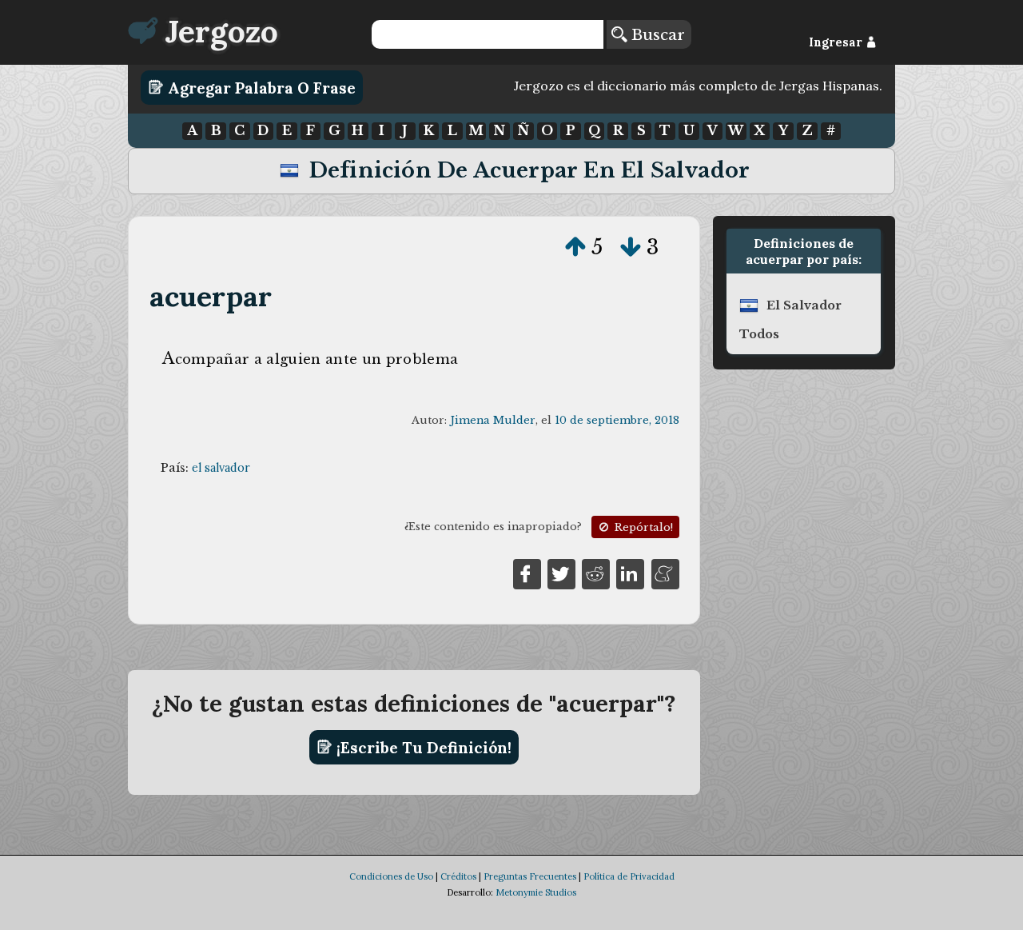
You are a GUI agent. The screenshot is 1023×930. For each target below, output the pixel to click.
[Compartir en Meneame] (665, 573)
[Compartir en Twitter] (561, 573)
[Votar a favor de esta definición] (575, 247)
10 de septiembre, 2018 (617, 420)
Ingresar (837, 42)
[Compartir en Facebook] (527, 573)
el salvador (221, 468)
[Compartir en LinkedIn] (630, 573)
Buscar (656, 34)
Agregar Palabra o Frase (260, 87)
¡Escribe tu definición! (422, 746)
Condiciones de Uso (391, 876)
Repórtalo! (642, 527)
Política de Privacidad (629, 876)
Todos (759, 334)
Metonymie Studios (536, 892)
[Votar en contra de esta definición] (630, 247)
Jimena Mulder (492, 420)
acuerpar (211, 296)
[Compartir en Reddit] (596, 573)
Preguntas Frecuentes (530, 876)
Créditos (458, 876)
